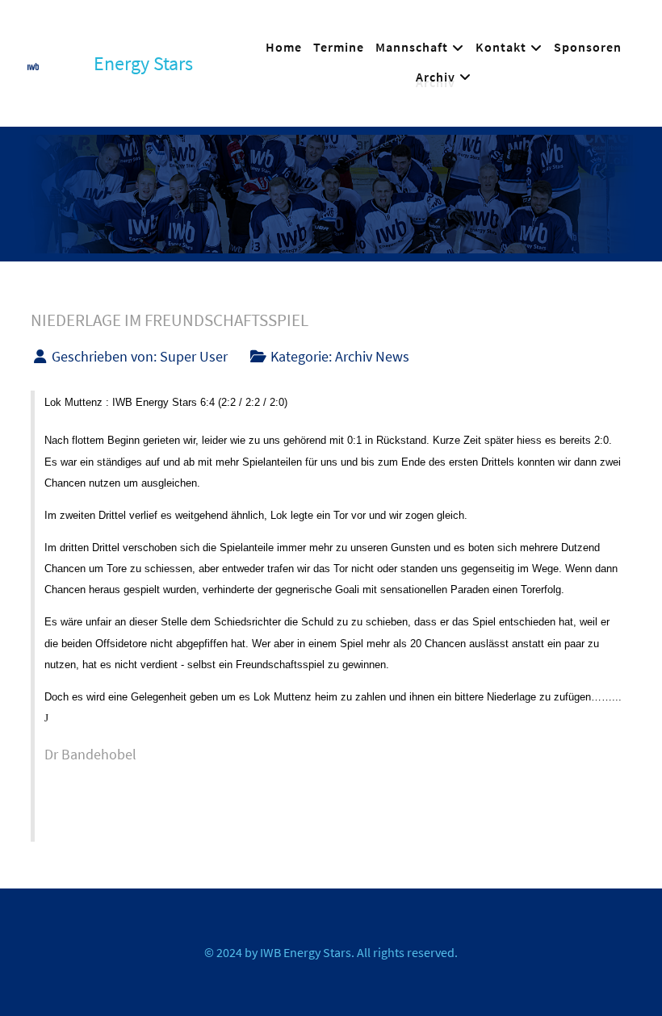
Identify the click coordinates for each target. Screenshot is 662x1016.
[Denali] (33, 64)
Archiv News (372, 357)
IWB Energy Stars (305, 952)
